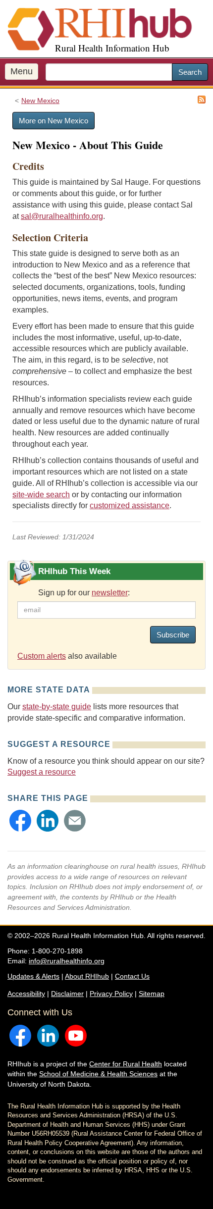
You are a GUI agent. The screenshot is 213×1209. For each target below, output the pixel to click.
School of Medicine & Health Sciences (98, 1074)
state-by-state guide (56, 706)
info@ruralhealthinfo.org (67, 961)
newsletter (110, 592)
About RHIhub (87, 976)
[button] (20, 821)
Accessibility (26, 994)
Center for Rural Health (125, 1064)
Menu (21, 71)
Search (190, 72)
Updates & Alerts (33, 976)
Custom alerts (41, 656)
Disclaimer (67, 994)
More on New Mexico (53, 120)
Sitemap (151, 994)
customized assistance (129, 505)
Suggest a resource (41, 772)
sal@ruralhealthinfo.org (62, 216)
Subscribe (173, 635)
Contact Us (132, 976)
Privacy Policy (111, 994)
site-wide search (41, 494)
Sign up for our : (84, 592)
